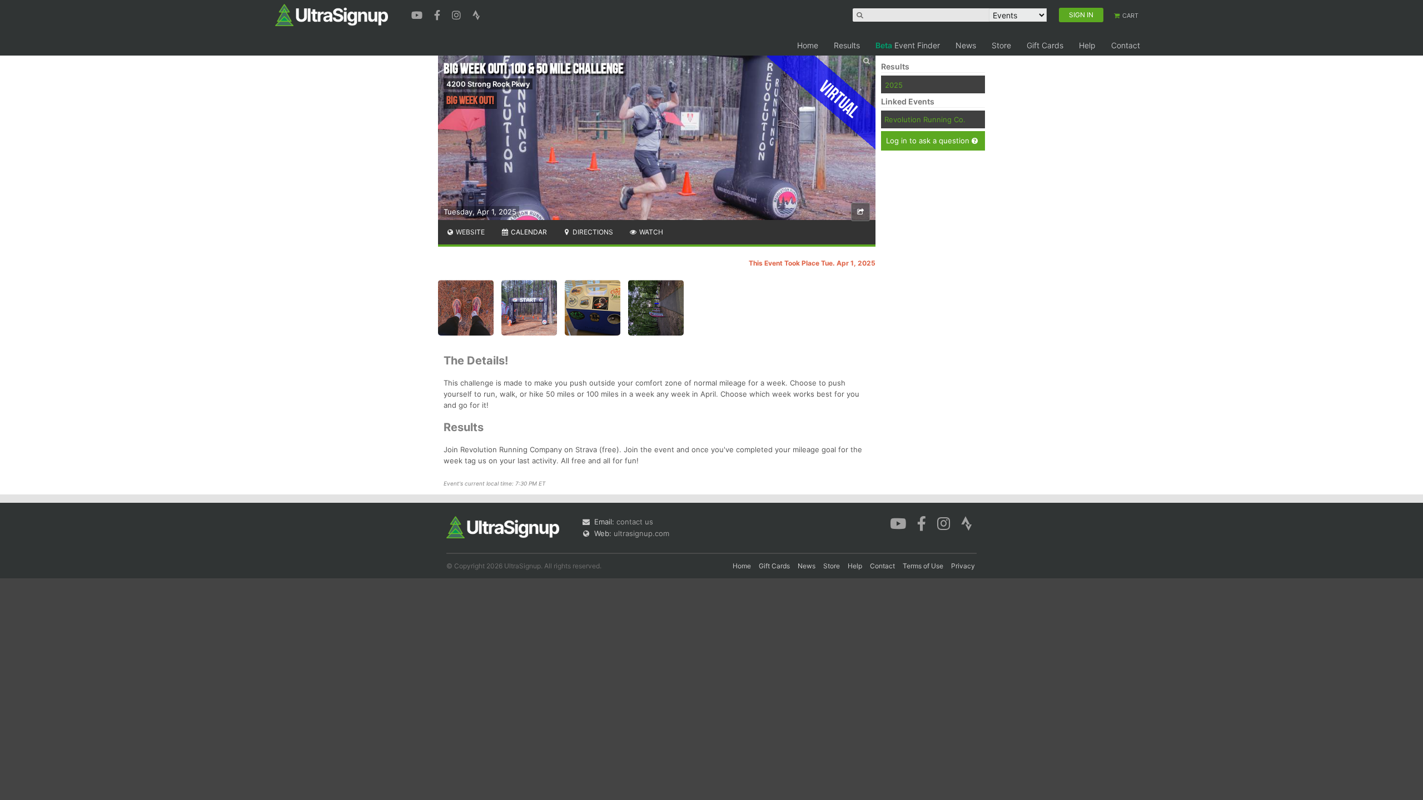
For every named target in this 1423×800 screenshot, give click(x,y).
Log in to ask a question (929, 140)
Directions (592, 232)
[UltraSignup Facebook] (438, 13)
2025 (894, 85)
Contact (1125, 45)
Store (1001, 45)
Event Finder (907, 45)
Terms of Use (923, 566)
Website (469, 232)
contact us (634, 521)
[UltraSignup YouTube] (418, 13)
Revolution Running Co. (925, 119)
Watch (650, 232)
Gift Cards (1045, 45)
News (966, 45)
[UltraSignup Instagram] (457, 13)
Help (1087, 45)
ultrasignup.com (641, 533)
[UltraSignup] (331, 14)
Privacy (963, 566)
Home (807, 45)
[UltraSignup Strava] (476, 13)
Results (847, 45)
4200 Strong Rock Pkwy (488, 83)
